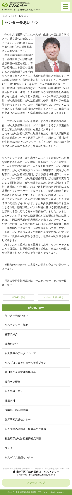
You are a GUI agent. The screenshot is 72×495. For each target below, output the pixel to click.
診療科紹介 (11, 343)
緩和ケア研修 (12, 381)
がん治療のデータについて (20, 353)
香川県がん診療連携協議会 (20, 372)
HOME (4, 16)
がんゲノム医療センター (19, 457)
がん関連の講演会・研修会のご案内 (25, 429)
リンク (9, 448)
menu (65, 6)
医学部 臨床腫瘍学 (16, 410)
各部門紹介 (11, 334)
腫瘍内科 (10, 400)
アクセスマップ (36, 482)
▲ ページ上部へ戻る (53, 297)
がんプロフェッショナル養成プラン (25, 362)
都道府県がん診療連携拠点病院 (23, 438)
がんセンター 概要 (16, 324)
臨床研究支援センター (18, 419)
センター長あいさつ (16, 315)
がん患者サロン (14, 391)
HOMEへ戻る (18, 297)
